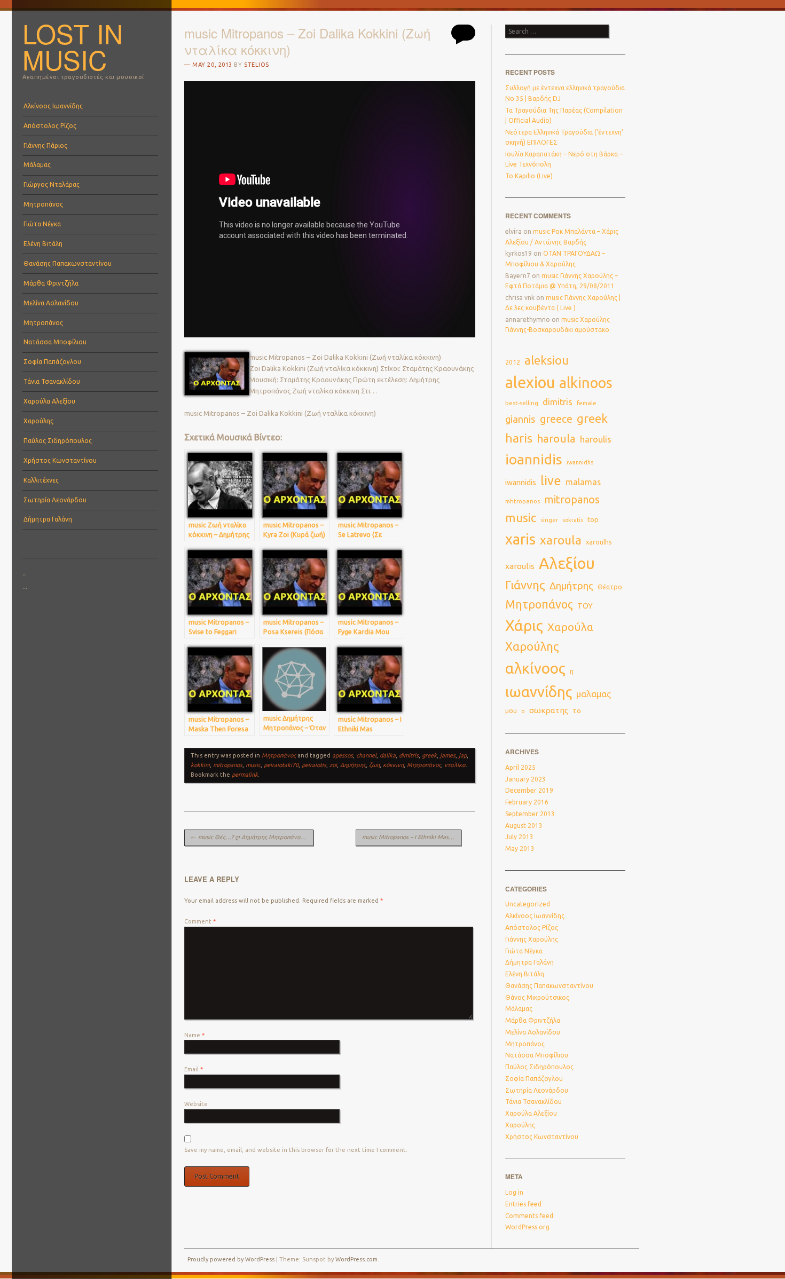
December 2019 (529, 790)
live (550, 480)
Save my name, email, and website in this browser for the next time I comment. (295, 1150)
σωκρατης (548, 710)
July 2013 (519, 836)
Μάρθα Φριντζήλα (50, 283)
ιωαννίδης (538, 692)
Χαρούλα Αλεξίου (49, 401)
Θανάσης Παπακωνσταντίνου (67, 263)
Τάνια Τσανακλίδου (51, 381)
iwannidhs (580, 462)
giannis (520, 419)
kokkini (200, 765)
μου (511, 710)
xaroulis (520, 566)
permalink (245, 774)
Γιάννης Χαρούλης (531, 939)
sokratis (572, 520)
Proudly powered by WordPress (230, 1259)
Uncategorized (527, 904)
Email (193, 1069)
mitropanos (227, 765)
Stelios (256, 64)
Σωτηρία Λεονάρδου (55, 499)
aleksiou (546, 360)
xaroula (561, 540)
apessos (342, 755)
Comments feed (529, 1215)
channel (366, 755)
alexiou (530, 382)
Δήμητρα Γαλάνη (47, 519)
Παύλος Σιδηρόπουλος (57, 440)
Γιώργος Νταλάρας (51, 184)
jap (463, 755)
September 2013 (530, 813)
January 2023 (525, 779)
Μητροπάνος (43, 204)
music (253, 765)
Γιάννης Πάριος (45, 145)
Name (194, 1035)
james (448, 755)
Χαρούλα (570, 627)
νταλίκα (455, 765)
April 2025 (520, 767)
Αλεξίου (567, 563)
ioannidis (533, 459)
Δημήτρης (353, 765)
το (576, 710)
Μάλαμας (37, 164)
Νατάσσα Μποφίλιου (55, 341)
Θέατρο (610, 586)
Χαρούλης (38, 420)
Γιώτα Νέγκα (42, 223)
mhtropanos (522, 501)
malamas (583, 482)
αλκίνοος (535, 668)
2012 (512, 362)
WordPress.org (527, 1226)
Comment (200, 921)
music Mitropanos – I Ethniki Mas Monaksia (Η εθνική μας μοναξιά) (411, 837)
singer (549, 520)
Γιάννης (525, 585)
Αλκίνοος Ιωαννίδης (53, 105)
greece (556, 419)
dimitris (409, 755)
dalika (388, 755)
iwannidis (520, 482)
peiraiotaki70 (281, 765)
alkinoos (586, 383)
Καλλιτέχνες (41, 480)
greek (429, 755)
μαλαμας (593, 694)
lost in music (72, 46)
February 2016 (526, 802)
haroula (556, 438)
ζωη (374, 765)
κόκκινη (393, 765)
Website (196, 1104)
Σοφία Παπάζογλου (52, 361)
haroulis (595, 439)
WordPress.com (356, 1259)
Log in (514, 1192)
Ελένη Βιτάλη (42, 243)
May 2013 (520, 848)
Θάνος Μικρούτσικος (537, 997)
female (586, 403)
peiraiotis (314, 765)
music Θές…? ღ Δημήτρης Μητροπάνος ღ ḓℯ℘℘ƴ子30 (252, 837)
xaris (520, 539)
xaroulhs (599, 542)
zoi (333, 765)
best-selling (521, 402)
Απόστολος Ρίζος (49, 125)
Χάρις (524, 625)
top (593, 519)
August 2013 (524, 825)
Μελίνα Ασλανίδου (50, 302)
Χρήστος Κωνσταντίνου (60, 460)
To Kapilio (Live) (529, 175)
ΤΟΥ (585, 606)
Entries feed (523, 1204)
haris (518, 438)
